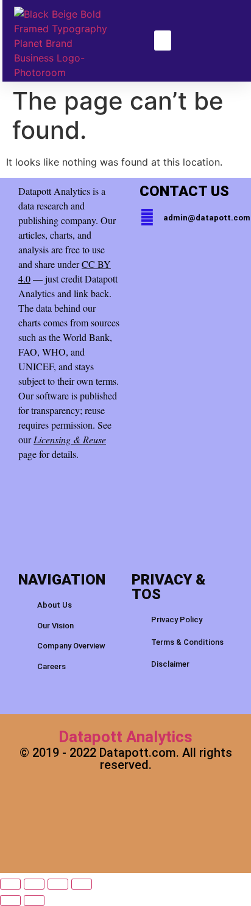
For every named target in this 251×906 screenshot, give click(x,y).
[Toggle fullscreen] (34, 884)
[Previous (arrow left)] (10, 900)
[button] (162, 40)
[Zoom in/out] (10, 884)
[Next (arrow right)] (34, 900)
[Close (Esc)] (81, 884)
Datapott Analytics (125, 737)
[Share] (58, 884)
